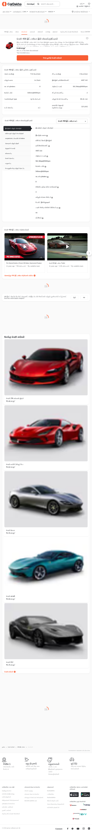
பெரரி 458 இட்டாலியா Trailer (57, 263)
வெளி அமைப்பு (9, 158)
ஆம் (74, 297)
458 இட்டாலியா (8, 32)
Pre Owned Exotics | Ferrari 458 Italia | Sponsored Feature (24, 263)
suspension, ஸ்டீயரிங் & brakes (15, 138)
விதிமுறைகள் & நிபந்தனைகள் (10, 800)
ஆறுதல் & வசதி (10, 148)
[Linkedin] (89, 829)
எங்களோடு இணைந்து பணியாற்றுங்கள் (8, 795)
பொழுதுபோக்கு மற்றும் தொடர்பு (14, 168)
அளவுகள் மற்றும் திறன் (12, 143)
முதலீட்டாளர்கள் (6, 810)
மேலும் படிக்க (84, 44)
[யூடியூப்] (78, 829)
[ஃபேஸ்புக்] (67, 829)
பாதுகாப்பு (8, 163)
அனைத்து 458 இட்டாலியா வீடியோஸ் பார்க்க (18, 275)
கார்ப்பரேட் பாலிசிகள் (7, 807)
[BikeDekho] (73, 805)
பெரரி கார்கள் (8, 672)
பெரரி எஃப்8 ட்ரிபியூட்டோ (14, 464)
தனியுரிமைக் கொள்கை (8, 803)
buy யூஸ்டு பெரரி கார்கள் (52, 58)
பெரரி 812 (9, 662)
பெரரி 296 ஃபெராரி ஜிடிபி (15, 398)
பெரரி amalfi (10, 596)
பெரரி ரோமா (10, 530)
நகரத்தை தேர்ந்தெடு (81, 12)
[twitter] (72, 829)
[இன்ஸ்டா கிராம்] (84, 829)
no (84, 297)
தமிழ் (81, 3)
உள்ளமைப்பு (8, 153)
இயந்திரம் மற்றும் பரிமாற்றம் (13, 128)
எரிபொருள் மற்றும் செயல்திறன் (14, 133)
